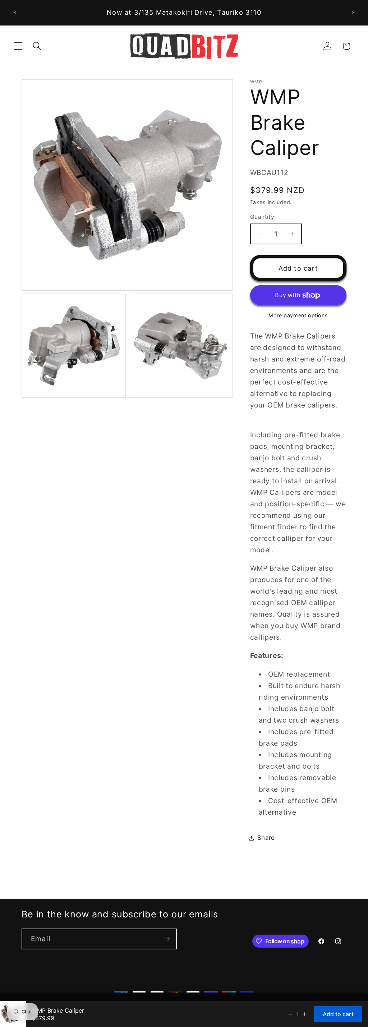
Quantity (262, 216)
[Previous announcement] (15, 12)
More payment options (298, 315)
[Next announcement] (353, 12)
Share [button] (266, 837)
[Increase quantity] (304, 1014)
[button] (18, 46)
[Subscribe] (166, 939)
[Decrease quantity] (290, 1014)
